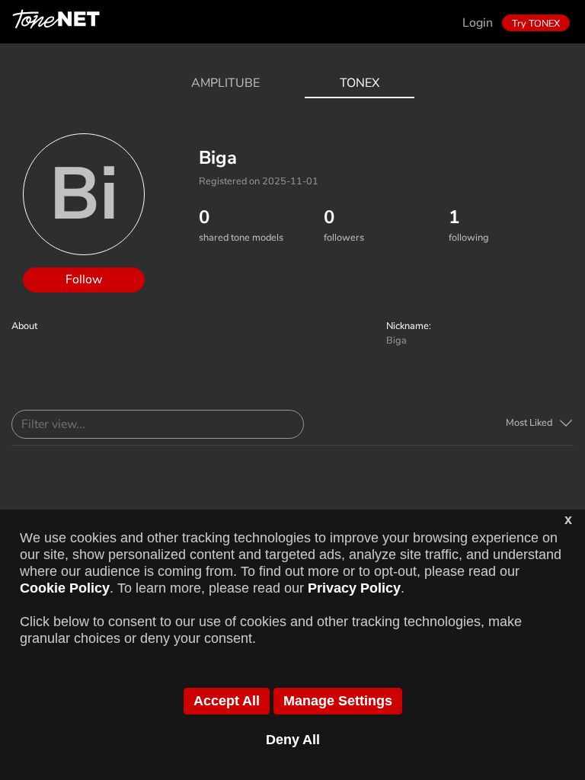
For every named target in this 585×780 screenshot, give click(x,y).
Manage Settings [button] (337, 700)
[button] (540, 423)
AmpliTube (225, 83)
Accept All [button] (226, 700)
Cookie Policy (65, 588)
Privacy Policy (354, 588)
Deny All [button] (293, 739)
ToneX (359, 83)
